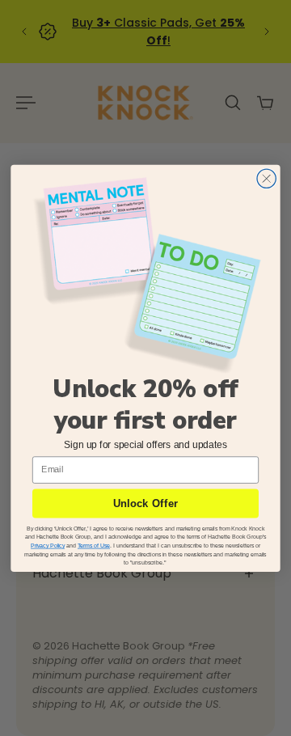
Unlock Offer (146, 503)
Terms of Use (94, 545)
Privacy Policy (48, 545)
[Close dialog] (266, 178)
